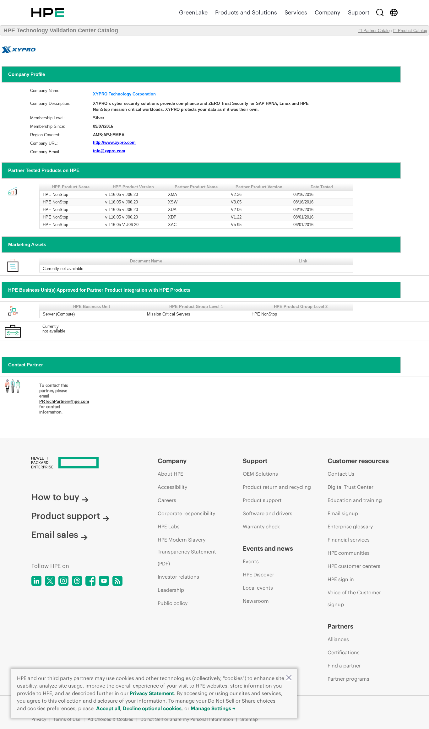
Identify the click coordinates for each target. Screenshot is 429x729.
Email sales (54, 534)
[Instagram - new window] (63, 581)
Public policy (172, 603)
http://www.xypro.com (114, 142)
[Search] (380, 12)
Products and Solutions (246, 12)
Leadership (171, 590)
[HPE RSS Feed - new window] (117, 581)
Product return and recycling (277, 487)
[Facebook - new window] (90, 581)
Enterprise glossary (350, 526)
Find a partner (344, 665)
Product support (65, 515)
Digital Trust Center (350, 487)
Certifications (344, 652)
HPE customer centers (354, 566)
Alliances (338, 639)
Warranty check (261, 526)
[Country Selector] (394, 12)
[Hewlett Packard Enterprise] (47, 12)
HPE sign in (341, 579)
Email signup (343, 513)
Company (327, 12)
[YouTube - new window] (104, 581)
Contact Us (341, 474)
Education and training (355, 500)
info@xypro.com (109, 150)
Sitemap (249, 719)
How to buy (55, 497)
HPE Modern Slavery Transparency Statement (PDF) (187, 552)
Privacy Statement (152, 693)
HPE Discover (258, 574)
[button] (288, 678)
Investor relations (178, 577)
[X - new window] (50, 581)
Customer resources (358, 461)
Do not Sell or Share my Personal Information (186, 719)
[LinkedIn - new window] (36, 581)
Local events (258, 588)
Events (251, 561)
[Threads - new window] (77, 581)
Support (358, 12)
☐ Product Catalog (410, 30)
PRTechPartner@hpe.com (64, 401)
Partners (340, 626)
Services (296, 12)
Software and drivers (267, 513)
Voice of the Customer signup (354, 598)
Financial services (349, 540)
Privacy (38, 719)
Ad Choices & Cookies (110, 719)
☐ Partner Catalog (375, 30)
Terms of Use (66, 719)
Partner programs (348, 679)
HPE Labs (169, 526)
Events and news (268, 548)
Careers (167, 500)
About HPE (170, 474)
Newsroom (256, 601)
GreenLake (193, 12)
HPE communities (349, 553)
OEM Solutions (260, 474)
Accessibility (172, 487)
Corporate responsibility (186, 513)
